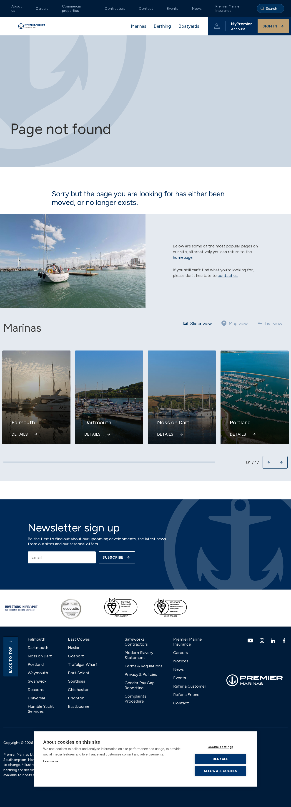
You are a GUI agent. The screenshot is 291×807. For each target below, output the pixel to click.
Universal (36, 698)
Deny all (220, 759)
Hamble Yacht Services (41, 709)
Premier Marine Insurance (227, 8)
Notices (180, 661)
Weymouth (38, 672)
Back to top (10, 660)
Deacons (36, 689)
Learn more (50, 761)
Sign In (270, 26)
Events (172, 8)
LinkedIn (273, 640)
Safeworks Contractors (136, 642)
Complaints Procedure (135, 699)
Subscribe (113, 557)
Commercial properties (71, 8)
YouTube (251, 640)
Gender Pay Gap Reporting (140, 685)
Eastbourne (78, 706)
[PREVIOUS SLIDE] (269, 462)
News (197, 8)
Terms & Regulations (143, 666)
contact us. (228, 275)
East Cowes (79, 639)
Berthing (162, 26)
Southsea (76, 681)
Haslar (74, 647)
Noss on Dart (40, 656)
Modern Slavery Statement (139, 655)
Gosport (76, 656)
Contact (146, 8)
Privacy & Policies (141, 674)
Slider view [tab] (201, 323)
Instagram (262, 640)
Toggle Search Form (270, 8)
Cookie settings (220, 747)
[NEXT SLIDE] (281, 462)
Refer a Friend (186, 694)
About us (16, 8)
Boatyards (188, 26)
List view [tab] (273, 323)
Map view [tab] (238, 323)
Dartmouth (38, 647)
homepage (183, 257)
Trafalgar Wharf (82, 664)
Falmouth (36, 639)
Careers (42, 8)
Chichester (78, 689)
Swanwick (37, 681)
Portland (36, 664)
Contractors (115, 8)
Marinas (138, 26)
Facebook (285, 640)
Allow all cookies (220, 771)
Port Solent (79, 672)
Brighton (76, 698)
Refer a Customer (189, 686)
